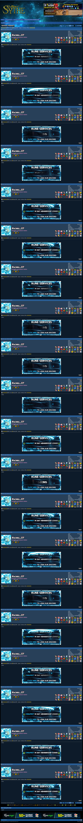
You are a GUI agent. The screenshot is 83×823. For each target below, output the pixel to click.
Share (80, 104)
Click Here (80, 34)
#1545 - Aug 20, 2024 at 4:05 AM (7, 184)
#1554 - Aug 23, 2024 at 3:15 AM (7, 532)
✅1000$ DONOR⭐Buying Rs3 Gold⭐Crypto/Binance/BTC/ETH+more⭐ (22, 805)
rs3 (9, 22)
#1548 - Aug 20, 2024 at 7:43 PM (7, 300)
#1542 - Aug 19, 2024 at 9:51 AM (7, 68)
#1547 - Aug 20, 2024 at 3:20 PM (7, 261)
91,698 (81, 70)
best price (5, 22)
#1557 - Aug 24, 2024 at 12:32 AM (7, 648)
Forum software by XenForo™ (9, 821)
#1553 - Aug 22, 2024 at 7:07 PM (7, 493)
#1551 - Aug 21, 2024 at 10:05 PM (7, 416)
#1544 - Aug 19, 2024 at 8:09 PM (7, 145)
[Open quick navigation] (81, 19)
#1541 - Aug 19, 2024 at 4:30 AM (7, 29)
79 (71, 25)
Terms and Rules (80, 821)
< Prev (61, 25)
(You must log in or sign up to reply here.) (7, 802)
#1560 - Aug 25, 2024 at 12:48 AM (7, 764)
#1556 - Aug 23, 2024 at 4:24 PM (7, 609)
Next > (80, 25)
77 (68, 25)
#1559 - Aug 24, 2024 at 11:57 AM (7, 725)
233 (78, 25)
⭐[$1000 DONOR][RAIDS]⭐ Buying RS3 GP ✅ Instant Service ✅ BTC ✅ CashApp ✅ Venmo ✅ (56, 805)
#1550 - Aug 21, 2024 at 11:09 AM (7, 377)
